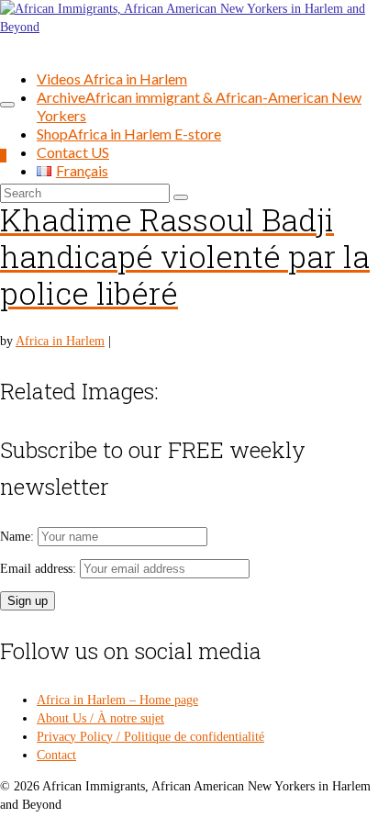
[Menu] (7, 104)
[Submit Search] (180, 197)
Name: (19, 536)
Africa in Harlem (60, 341)
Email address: (40, 569)
